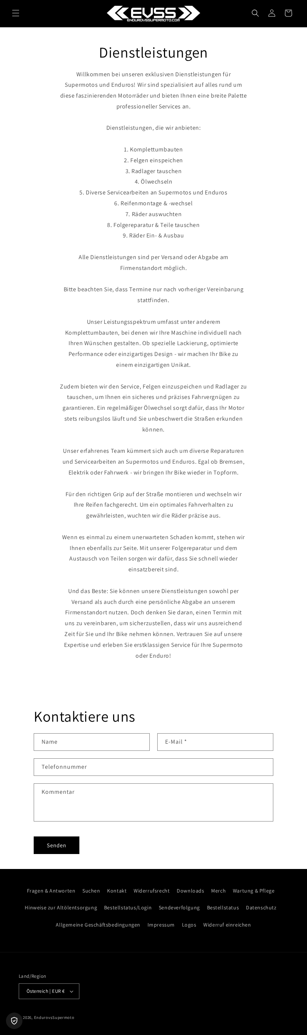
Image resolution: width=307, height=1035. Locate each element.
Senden (56, 845)
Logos (189, 924)
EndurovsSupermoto (54, 1017)
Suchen (91, 890)
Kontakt (117, 890)
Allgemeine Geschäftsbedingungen (98, 924)
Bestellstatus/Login (128, 907)
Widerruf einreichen (227, 924)
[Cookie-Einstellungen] (14, 1021)
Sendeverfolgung (179, 907)
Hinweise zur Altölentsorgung (61, 907)
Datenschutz (261, 907)
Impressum (161, 924)
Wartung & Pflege (254, 890)
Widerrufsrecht (152, 890)
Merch (218, 890)
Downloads (190, 890)
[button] (15, 13)
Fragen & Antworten (51, 890)
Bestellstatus (223, 907)
